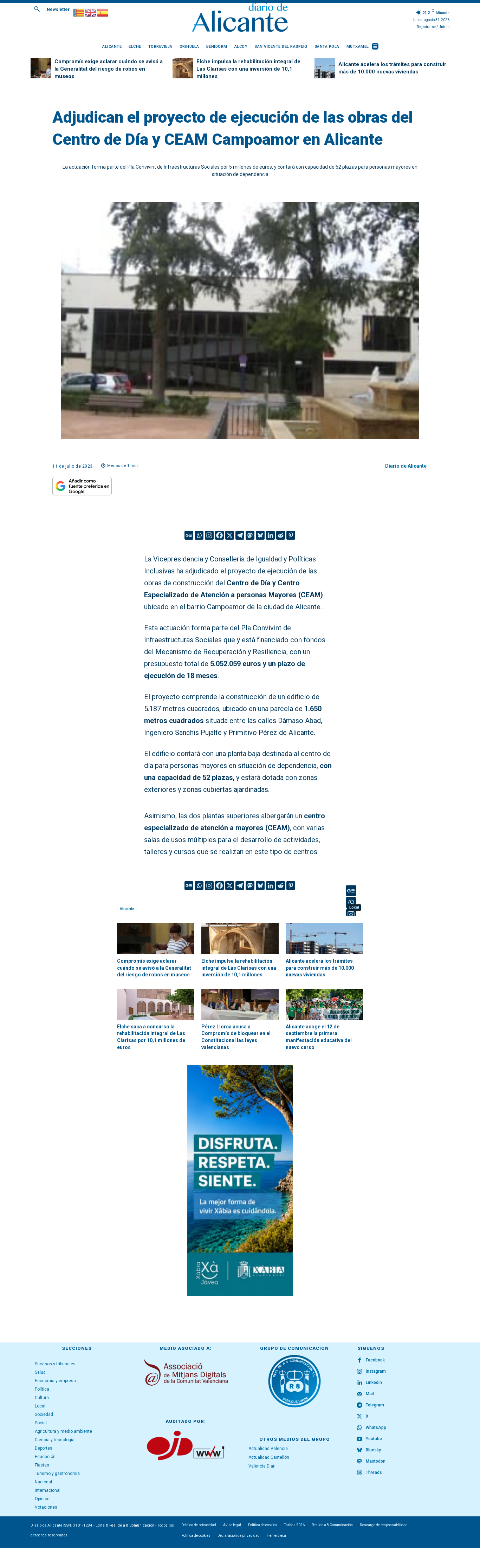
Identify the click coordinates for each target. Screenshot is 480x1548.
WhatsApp (376, 1427)
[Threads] (359, 1472)
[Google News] (188, 535)
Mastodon (375, 1461)
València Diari (261, 1466)
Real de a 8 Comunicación (132, 1525)
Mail (370, 1393)
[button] (37, 8)
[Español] (103, 12)
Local (354, 907)
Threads (374, 1472)
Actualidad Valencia (268, 1448)
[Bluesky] (260, 535)
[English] (91, 12)
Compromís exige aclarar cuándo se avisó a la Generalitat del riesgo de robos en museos (108, 68)
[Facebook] (219, 535)
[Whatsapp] (199, 535)
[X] (229, 535)
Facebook (375, 1360)
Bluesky (373, 1450)
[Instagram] (209, 535)
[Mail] (359, 1394)
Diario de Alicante (406, 466)
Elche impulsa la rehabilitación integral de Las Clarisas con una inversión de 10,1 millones (248, 68)
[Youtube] (359, 1439)
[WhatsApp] (359, 1427)
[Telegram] (239, 535)
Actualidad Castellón (268, 1457)
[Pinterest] (290, 535)
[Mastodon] (250, 535)
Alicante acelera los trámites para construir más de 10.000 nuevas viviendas (320, 967)
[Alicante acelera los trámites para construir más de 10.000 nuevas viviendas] (324, 68)
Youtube (374, 1438)
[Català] (79, 12)
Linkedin (374, 1382)
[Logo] (240, 18)
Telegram (375, 1405)
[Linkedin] (270, 535)
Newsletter (58, 9)
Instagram (376, 1371)
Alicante (127, 908)
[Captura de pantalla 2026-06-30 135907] (240, 1180)
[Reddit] (280, 535)
